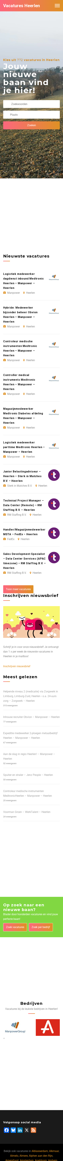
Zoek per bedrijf (41, 927)
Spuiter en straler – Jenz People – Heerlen (28, 775)
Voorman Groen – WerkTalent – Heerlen (26, 812)
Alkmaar (54, 1151)
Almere (23, 1155)
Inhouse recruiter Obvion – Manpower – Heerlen (31, 717)
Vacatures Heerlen (21, 5)
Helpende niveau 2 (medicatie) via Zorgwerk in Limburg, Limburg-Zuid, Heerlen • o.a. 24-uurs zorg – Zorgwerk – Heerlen (30, 696)
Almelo (14, 1155)
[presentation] (3, 1038)
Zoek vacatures (15, 927)
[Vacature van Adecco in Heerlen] (16, 1027)
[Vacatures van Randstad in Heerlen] (48, 1027)
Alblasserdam (40, 1151)
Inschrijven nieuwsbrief (16, 666)
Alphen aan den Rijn (41, 1155)
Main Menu (57, 5)
